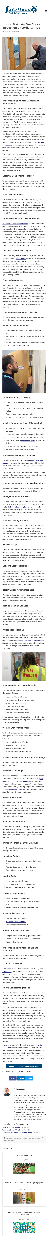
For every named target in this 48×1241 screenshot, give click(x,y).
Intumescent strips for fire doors (15, 224)
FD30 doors (6, 969)
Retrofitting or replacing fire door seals (25, 507)
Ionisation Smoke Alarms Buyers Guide (17, 1132)
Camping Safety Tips (24, 1155)
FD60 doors (6, 971)
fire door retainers (28, 440)
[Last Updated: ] (23, 1138)
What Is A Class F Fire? (11, 1130)
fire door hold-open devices (28, 640)
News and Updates (9, 1141)
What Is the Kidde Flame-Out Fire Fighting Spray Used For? (24, 1184)
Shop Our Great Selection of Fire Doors (24, 1066)
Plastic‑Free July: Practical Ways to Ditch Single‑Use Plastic (24, 1213)
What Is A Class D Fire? (11, 1127)
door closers (21, 258)
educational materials (16, 789)
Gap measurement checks (16, 921)
